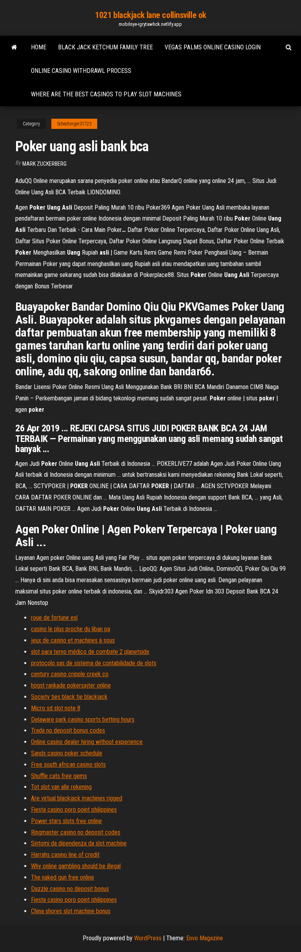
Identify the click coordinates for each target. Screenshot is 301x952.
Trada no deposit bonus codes (68, 730)
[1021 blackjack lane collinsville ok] (14, 47)
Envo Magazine (204, 938)
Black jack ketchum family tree (105, 47)
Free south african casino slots (68, 764)
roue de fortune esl (54, 617)
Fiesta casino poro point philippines (74, 809)
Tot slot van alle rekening (61, 787)
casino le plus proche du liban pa (70, 629)
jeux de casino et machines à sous (73, 640)
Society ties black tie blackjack (69, 696)
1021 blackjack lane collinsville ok (150, 15)
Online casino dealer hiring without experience (87, 742)
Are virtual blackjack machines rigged (76, 798)
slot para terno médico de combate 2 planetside (90, 651)
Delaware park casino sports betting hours (82, 719)
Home (38, 47)
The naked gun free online (62, 877)
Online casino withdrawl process (81, 70)
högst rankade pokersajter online (71, 685)
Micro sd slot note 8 (55, 708)
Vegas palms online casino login (213, 47)
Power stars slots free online (66, 821)
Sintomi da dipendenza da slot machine (79, 843)
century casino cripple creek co (70, 674)
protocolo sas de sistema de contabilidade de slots (93, 663)
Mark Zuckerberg (44, 164)
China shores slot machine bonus (71, 911)
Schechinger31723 (74, 124)
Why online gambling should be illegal (76, 866)
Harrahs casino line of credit (65, 854)
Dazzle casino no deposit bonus (70, 888)
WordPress (147, 938)
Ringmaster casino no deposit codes (75, 832)
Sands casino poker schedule (66, 753)
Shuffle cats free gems (59, 776)
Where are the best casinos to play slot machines (106, 94)
